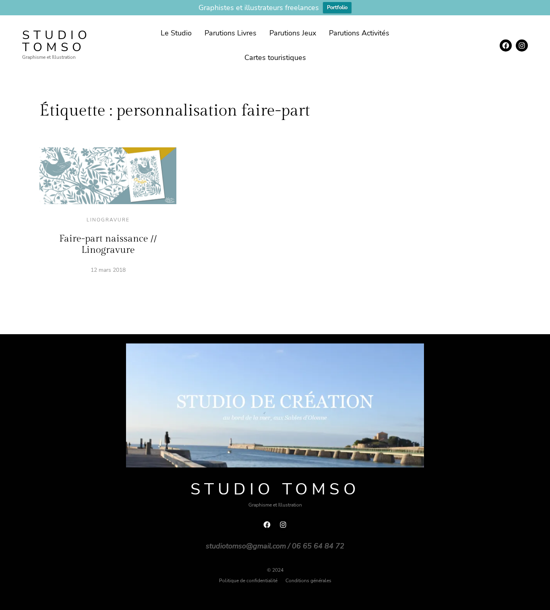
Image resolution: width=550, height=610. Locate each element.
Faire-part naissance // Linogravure (108, 244)
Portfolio (337, 7)
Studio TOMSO (56, 41)
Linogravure (108, 220)
